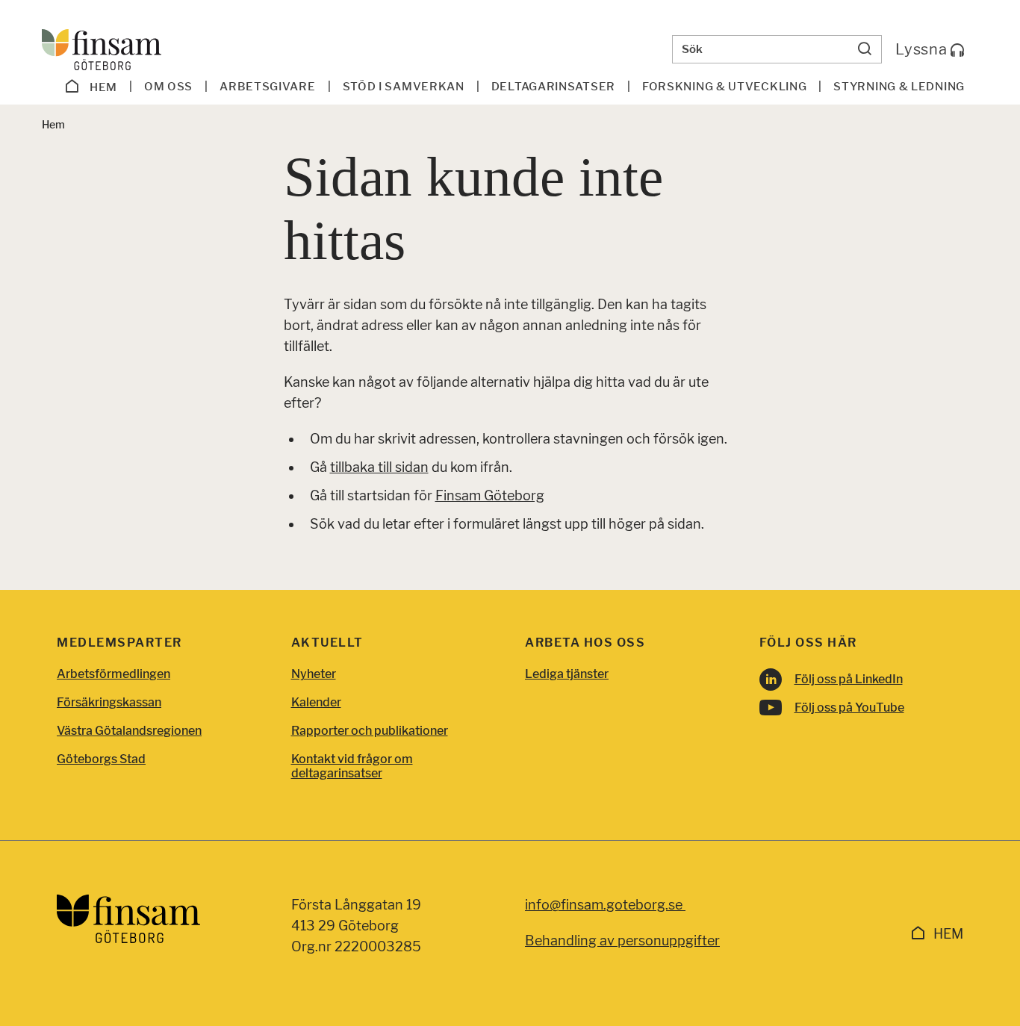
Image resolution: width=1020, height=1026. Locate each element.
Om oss (168, 86)
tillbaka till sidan (379, 467)
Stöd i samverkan (403, 86)
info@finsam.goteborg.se (605, 904)
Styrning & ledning (899, 86)
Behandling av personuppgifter (622, 940)
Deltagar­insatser (553, 86)
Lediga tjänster (567, 674)
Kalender (316, 702)
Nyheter (313, 674)
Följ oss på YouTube (849, 707)
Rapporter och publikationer (369, 731)
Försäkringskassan (109, 702)
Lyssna (923, 49)
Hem (102, 87)
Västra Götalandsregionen (129, 731)
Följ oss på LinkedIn (848, 679)
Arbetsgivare (267, 86)
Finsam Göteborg (489, 495)
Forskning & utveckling (724, 86)
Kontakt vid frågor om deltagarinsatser (352, 766)
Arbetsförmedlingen (113, 674)
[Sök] (864, 49)
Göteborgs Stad (101, 759)
